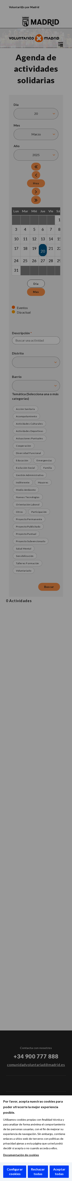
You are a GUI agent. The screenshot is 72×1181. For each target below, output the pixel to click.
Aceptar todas (59, 1171)
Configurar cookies (15, 1171)
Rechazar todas (38, 1171)
